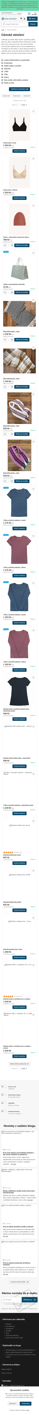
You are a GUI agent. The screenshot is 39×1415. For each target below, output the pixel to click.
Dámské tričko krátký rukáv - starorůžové (16, 758)
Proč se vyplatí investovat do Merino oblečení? (16, 1263)
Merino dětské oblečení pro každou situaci (19, 1352)
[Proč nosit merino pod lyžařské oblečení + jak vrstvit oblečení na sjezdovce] (19, 1139)
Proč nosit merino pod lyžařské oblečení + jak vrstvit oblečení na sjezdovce (18, 1153)
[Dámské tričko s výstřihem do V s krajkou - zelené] (19, 1028)
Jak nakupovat (10, 1326)
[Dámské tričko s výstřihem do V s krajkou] (19, 979)
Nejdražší (27, 96)
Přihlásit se (28, 1300)
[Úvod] (8, 18)
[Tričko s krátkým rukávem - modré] (19, 502)
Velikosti (8, 1324)
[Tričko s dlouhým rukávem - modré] (19, 597)
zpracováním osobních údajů (19, 1304)
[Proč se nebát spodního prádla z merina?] (19, 1213)
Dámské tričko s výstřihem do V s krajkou (16, 999)
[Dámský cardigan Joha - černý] (19, 931)
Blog (7, 1333)
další (23, 105)
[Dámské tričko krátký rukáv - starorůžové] (19, 740)
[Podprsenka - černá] (19, 125)
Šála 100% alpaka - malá (11, 426)
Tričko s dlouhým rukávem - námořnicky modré (18, 805)
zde (28, 1410)
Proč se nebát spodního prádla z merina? (18, 1226)
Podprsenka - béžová (10, 190)
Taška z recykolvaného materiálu (14, 284)
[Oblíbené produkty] (21, 18)
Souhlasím (25, 1404)
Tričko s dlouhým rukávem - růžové (14, 662)
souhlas (30, 1394)
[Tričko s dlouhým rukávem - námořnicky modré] (19, 787)
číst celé (13, 1164)
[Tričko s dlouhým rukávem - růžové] (19, 644)
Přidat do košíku (22, 245)
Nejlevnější (16, 96)
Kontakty (8, 1331)
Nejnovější (6, 96)
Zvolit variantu (19, 151)
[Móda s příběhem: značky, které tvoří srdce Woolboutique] (19, 1177)
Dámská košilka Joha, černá (12, 855)
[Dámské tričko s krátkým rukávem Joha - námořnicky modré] (19, 691)
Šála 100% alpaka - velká (11, 331)
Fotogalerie (9, 1329)
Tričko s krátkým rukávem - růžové (14, 567)
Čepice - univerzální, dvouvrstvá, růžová (16, 237)
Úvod (2, 30)
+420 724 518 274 (6, 13)
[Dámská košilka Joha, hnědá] (19, 884)
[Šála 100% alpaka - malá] (19, 408)
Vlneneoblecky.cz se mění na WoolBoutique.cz (20, 1350)
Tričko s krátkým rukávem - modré (14, 520)
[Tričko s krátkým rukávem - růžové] (19, 549)
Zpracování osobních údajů (14, 1338)
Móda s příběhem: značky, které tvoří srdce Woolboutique (19, 1191)
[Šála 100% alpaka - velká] (19, 314)
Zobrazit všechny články (18, 1282)
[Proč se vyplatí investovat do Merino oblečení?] (19, 1249)
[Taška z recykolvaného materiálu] (19, 266)
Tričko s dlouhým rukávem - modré (14, 614)
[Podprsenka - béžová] (19, 172)
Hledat (33, 24)
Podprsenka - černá (9, 143)
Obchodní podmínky (12, 1335)
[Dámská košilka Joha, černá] (19, 835)
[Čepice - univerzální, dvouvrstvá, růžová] (19, 219)
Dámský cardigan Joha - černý (12, 949)
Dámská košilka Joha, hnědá (12, 902)
